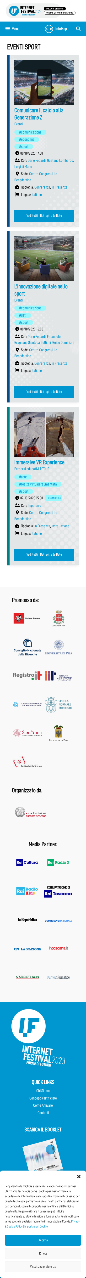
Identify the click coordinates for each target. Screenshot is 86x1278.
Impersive (34, 505)
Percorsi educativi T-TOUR (31, 469)
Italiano (37, 195)
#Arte (23, 477)
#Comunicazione (30, 132)
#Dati (22, 315)
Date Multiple (54, 497)
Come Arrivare (43, 1105)
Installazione (60, 526)
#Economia (26, 139)
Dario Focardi (37, 160)
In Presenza (59, 187)
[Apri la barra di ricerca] (78, 29)
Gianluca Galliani (39, 342)
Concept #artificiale (43, 1098)
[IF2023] (40, 10)
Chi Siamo (43, 1091)
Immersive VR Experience (39, 462)
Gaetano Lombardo (60, 160)
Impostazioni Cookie (36, 1226)
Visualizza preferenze (43, 1266)
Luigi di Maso (23, 167)
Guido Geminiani (63, 342)
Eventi (18, 124)
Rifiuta (43, 1253)
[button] (78, 1176)
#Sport (23, 147)
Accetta (43, 1240)
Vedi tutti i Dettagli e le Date (44, 216)
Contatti (43, 1113)
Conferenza (42, 187)
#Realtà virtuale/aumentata (38, 484)
